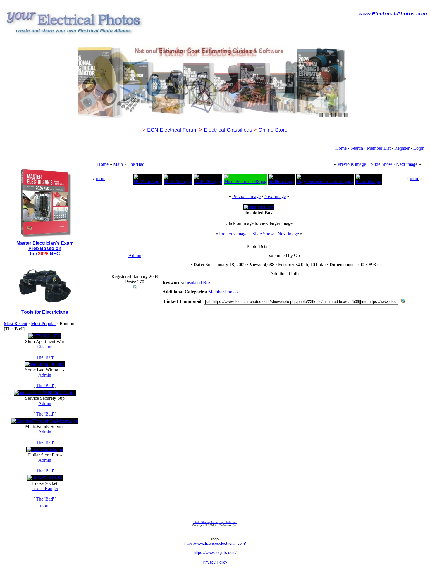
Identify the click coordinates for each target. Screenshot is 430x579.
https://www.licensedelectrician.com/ (215, 543)
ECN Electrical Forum (172, 130)
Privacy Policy (215, 562)
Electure (44, 346)
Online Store (273, 130)
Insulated (193, 282)
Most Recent (15, 323)
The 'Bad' (45, 357)
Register (402, 148)
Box (207, 282)
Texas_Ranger (45, 488)
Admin (44, 375)
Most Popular (43, 323)
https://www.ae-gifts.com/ (215, 552)
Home (341, 148)
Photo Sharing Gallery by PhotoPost (215, 522)
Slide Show (381, 164)
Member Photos (223, 291)
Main (118, 164)
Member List (379, 148)
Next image (406, 164)
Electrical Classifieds (228, 130)
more (44, 505)
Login (418, 148)
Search (356, 148)
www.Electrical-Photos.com (392, 14)
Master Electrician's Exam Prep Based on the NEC (44, 248)
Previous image (352, 164)
